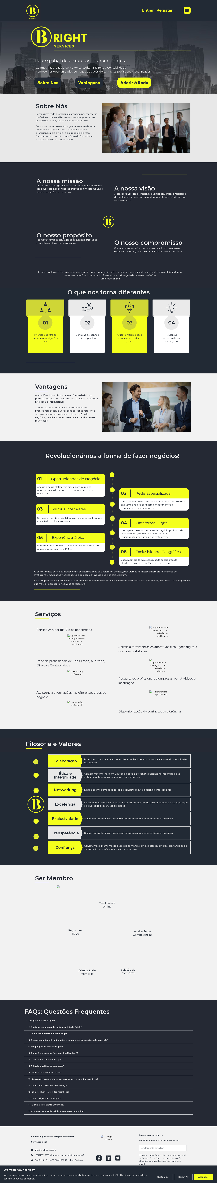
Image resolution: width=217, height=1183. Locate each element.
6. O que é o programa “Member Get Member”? (53, 1053)
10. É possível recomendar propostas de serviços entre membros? (63, 1079)
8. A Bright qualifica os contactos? (46, 1066)
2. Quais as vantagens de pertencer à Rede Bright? (55, 1027)
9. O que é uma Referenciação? (44, 1072)
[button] (187, 10)
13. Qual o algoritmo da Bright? (44, 1098)
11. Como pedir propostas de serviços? (48, 1085)
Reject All (183, 1177)
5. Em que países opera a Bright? (45, 1046)
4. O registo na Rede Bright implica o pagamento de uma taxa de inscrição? (68, 1040)
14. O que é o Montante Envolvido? (46, 1105)
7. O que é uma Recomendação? (45, 1059)
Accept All (203, 1177)
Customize (163, 1177)
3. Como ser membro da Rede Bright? (48, 1033)
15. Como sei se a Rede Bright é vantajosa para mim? (56, 1111)
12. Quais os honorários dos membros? (48, 1092)
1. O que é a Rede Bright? (41, 1020)
